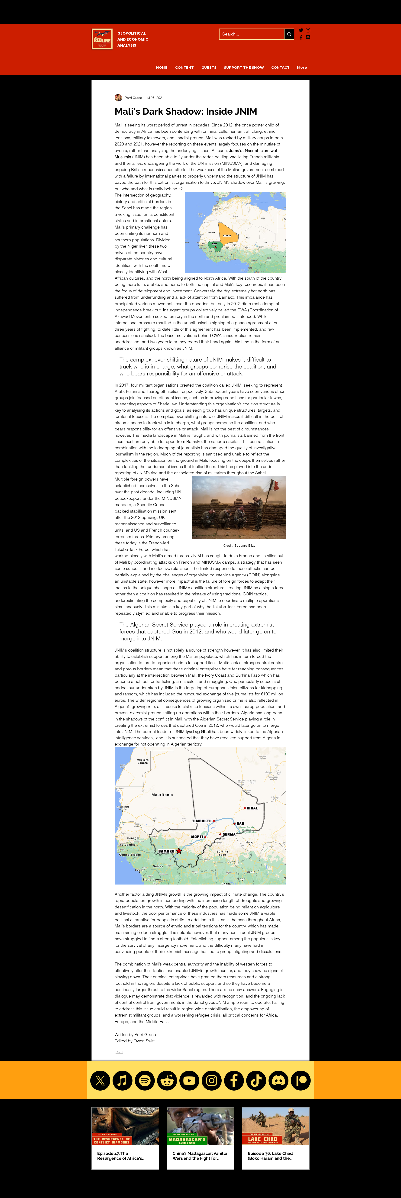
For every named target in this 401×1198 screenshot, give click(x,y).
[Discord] (278, 1081)
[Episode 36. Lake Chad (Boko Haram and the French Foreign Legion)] (275, 1126)
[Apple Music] (123, 1081)
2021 (119, 1052)
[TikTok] (256, 1081)
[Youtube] (189, 1081)
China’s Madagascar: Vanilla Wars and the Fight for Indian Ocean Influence (200, 1156)
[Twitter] (301, 30)
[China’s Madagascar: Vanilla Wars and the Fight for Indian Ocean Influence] (200, 1126)
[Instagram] (212, 1081)
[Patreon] (301, 1081)
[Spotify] (145, 1081)
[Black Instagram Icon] (308, 30)
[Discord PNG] (308, 37)
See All (304, 1099)
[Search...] (289, 34)
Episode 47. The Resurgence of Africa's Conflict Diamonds (119, 1156)
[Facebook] (301, 37)
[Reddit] (167, 1081)
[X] (100, 1081)
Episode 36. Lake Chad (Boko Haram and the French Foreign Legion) (271, 1156)
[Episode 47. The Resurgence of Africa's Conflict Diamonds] (125, 1126)
